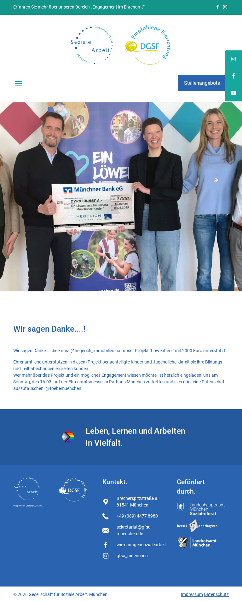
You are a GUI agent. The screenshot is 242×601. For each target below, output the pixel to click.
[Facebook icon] (217, 7)
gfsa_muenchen (132, 555)
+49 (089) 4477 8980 (137, 515)
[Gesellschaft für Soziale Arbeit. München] (121, 45)
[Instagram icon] (225, 7)
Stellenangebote (202, 83)
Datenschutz (216, 594)
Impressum (192, 594)
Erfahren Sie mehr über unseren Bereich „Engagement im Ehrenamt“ (79, 6)
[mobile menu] (18, 83)
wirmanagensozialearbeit (141, 544)
